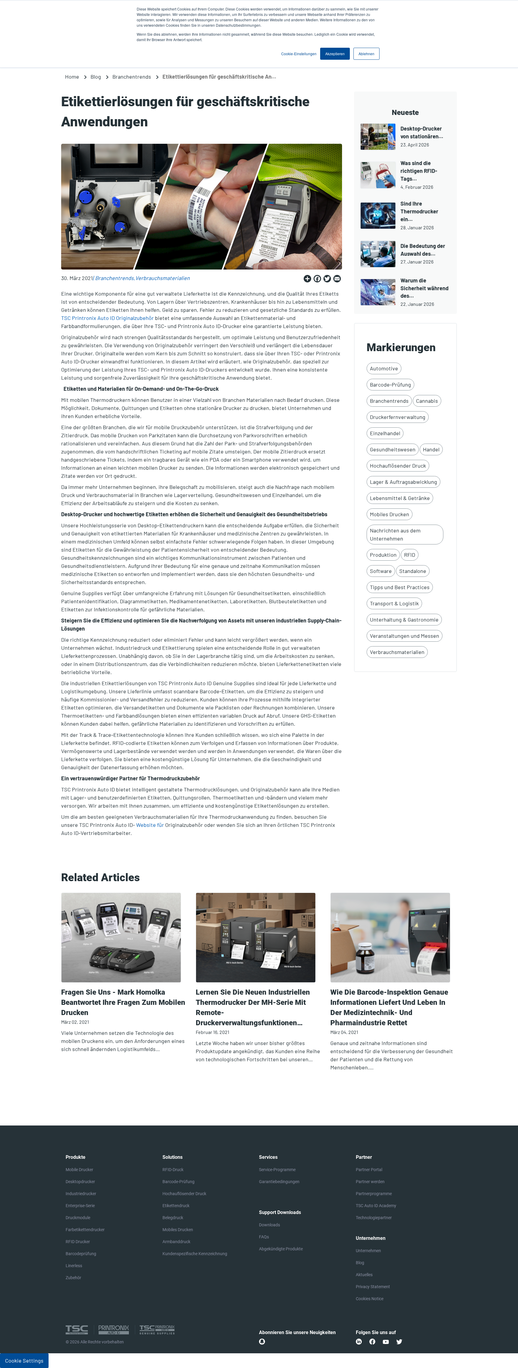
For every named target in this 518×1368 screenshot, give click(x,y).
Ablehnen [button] (366, 53)
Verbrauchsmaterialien (162, 278)
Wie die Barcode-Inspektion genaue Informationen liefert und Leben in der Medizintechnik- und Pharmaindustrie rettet (389, 1007)
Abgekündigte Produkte (281, 1248)
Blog (96, 76)
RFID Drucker (78, 1241)
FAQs (264, 1236)
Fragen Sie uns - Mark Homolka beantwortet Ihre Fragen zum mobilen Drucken (123, 1002)
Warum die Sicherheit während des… (424, 288)
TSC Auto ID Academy (376, 1205)
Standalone (412, 571)
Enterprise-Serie (80, 1205)
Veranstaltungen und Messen (404, 635)
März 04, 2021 (344, 1032)
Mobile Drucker (79, 1169)
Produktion (383, 554)
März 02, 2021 (75, 1022)
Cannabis (427, 400)
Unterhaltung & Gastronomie (404, 619)
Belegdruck (172, 1217)
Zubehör (73, 1277)
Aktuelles (364, 1274)
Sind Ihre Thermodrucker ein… (419, 211)
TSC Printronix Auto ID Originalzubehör (107, 318)
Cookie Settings (24, 1360)
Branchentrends (131, 76)
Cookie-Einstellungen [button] (299, 53)
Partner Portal (369, 1169)
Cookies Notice (369, 1298)
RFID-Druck (172, 1169)
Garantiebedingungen (279, 1181)
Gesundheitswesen (392, 449)
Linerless (74, 1265)
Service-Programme (277, 1169)
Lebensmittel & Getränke (400, 498)
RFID (409, 554)
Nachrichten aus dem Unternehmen (395, 534)
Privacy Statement (373, 1286)
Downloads (269, 1224)
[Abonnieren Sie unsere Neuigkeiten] (262, 1342)
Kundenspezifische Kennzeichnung (194, 1253)
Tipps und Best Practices (400, 587)
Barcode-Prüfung (390, 384)
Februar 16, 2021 (212, 1032)
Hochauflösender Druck (398, 465)
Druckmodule (78, 1217)
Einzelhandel (385, 433)
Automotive (384, 368)
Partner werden (370, 1181)
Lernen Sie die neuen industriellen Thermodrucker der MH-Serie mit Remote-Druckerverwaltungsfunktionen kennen (253, 1008)
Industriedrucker (81, 1193)
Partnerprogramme (374, 1193)
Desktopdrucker (80, 1181)
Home (72, 76)
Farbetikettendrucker (85, 1229)
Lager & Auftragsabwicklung (403, 481)
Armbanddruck (176, 1241)
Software (381, 571)
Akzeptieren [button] (335, 53)
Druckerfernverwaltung (397, 417)
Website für (150, 824)
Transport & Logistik (394, 603)
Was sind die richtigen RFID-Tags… (418, 171)
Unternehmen (368, 1250)
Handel (431, 449)
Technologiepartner (374, 1217)
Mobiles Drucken (389, 514)
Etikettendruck (175, 1205)
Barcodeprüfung (81, 1253)
